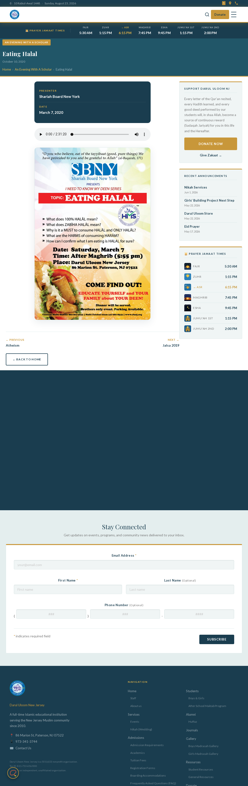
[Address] (230, 3)
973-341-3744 (26, 741)
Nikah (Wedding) (141, 729)
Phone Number (124, 605)
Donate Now (211, 144)
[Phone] (236, 3)
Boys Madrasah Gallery (203, 746)
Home (6, 69)
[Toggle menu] (233, 14)
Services (134, 714)
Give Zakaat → (211, 155)
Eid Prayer (192, 226)
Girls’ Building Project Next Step (209, 200)
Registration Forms (142, 768)
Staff (133, 698)
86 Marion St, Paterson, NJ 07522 (40, 735)
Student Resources (200, 769)
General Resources (201, 777)
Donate (220, 14)
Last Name (180, 580)
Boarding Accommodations (148, 775)
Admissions (136, 738)
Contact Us (23, 748)
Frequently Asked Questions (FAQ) (153, 783)
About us (136, 706)
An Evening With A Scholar (33, 69)
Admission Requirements (147, 745)
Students (192, 691)
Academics (137, 753)
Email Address (124, 555)
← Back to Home (27, 359)
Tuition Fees (138, 760)
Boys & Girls (196, 698)
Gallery (191, 739)
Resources (193, 762)
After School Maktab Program (207, 706)
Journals (192, 730)
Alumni (191, 714)
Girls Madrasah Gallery (203, 754)
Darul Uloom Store (198, 213)
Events (134, 721)
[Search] (207, 14)
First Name (68, 580)
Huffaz (192, 721)
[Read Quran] (224, 3)
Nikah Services (195, 187)
